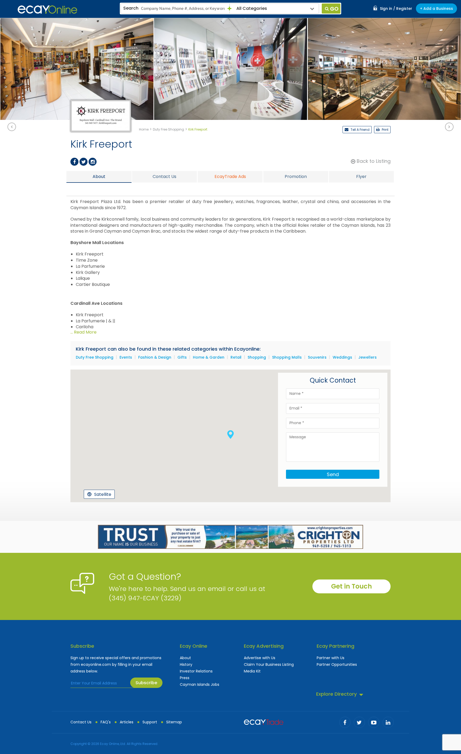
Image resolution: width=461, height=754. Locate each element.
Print (384, 129)
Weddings (342, 357)
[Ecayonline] (47, 9)
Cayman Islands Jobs (199, 684)
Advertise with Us (259, 657)
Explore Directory (336, 694)
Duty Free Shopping (94, 357)
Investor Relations (196, 671)
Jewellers (367, 357)
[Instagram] (93, 162)
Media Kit (252, 671)
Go (334, 9)
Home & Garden (208, 357)
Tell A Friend (359, 129)
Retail (235, 357)
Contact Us (81, 722)
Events (126, 357)
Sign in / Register (396, 8)
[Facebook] (74, 162)
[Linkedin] (388, 722)
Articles (126, 722)
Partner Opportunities (337, 664)
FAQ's (106, 722)
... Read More (83, 332)
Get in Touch (351, 586)
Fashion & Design (154, 357)
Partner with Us (330, 657)
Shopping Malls (287, 357)
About (185, 657)
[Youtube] (373, 722)
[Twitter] (84, 162)
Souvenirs (317, 357)
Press (184, 677)
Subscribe (146, 683)
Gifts (182, 357)
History (186, 664)
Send (333, 474)
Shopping (257, 357)
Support (149, 722)
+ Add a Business (436, 8)
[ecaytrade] (263, 721)
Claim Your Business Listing (269, 664)
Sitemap (174, 722)
